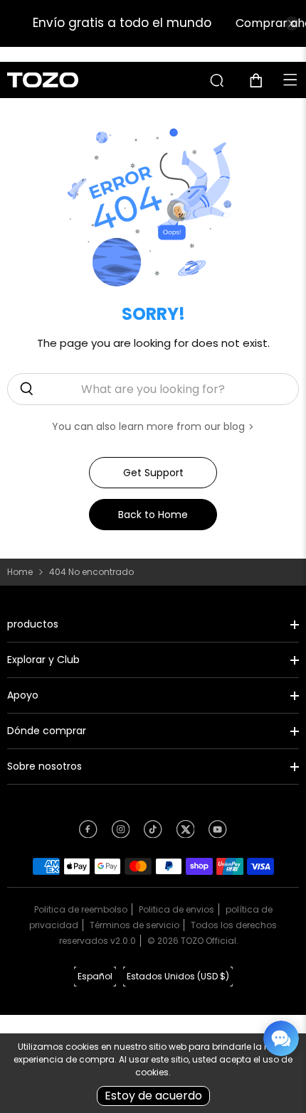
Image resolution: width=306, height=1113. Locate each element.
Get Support (153, 473)
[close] (292, 23)
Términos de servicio (134, 925)
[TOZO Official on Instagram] (121, 833)
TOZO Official (208, 941)
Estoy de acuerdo (153, 1095)
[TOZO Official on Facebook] (88, 833)
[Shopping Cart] (261, 80)
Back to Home (153, 514)
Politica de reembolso (80, 909)
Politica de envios (176, 909)
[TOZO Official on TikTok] (153, 833)
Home (20, 572)
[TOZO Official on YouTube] (218, 833)
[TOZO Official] (42, 79)
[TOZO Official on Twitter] (185, 833)
